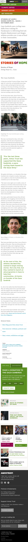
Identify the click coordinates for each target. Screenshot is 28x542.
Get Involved (7, 13)
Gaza (3, 344)
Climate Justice (7, 7)
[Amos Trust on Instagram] (2, 483)
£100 (15, 383)
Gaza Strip (9, 344)
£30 (4, 383)
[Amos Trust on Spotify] (8, 483)
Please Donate (7, 510)
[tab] (5, 365)
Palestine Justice (8, 4)
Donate (24, 1)
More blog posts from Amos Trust (12, 325)
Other (21, 383)
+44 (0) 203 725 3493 (7, 477)
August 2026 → (6, 445)
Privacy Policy (5, 536)
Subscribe (22, 526)
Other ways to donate (8, 392)
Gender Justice (7, 10)
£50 (10, 383)
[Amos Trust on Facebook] (5, 483)
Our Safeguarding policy (8, 492)
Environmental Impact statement (10, 495)
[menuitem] (14, 4)
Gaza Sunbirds (16, 344)
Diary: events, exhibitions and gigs (12, 335)
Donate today (9, 388)
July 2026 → (19, 445)
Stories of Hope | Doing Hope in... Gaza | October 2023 (11, 21)
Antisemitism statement (8, 493)
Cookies (3, 538)
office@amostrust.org (7, 479)
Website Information (6, 539)
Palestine (5, 346)
